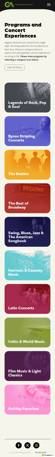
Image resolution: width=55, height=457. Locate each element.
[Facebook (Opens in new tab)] (19, 445)
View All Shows (14, 67)
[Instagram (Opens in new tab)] (36, 445)
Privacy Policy (40, 452)
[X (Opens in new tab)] (27, 445)
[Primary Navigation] (48, 4)
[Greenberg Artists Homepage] (20, 5)
